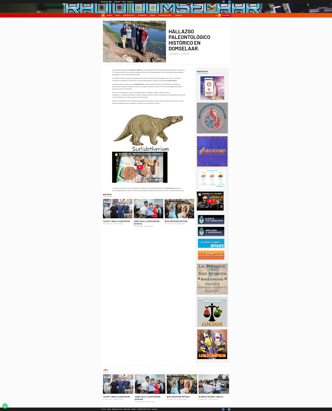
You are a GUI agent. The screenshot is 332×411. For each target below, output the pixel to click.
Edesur (152, 15)
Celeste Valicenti (174, 53)
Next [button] (225, 117)
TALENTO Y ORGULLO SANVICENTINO (116, 221)
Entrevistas (142, 15)
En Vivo (109, 15)
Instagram (130, 1)
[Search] (216, 15)
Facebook (117, 1)
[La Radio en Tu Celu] (212, 88)
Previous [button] (199, 117)
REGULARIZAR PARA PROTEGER (176, 221)
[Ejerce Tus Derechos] (211, 219)
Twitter (123, 1)
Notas (118, 15)
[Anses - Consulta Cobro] (211, 243)
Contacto (178, 15)
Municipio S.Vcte (129, 15)
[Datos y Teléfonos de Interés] (211, 255)
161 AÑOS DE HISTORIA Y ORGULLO (211, 397)
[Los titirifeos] (212, 344)
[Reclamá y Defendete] (211, 231)
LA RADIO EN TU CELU (165, 15)
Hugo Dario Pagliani (119, 223)
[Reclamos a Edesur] (212, 312)
